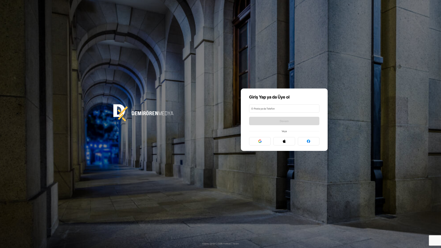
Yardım (236, 243)
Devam (284, 121)
